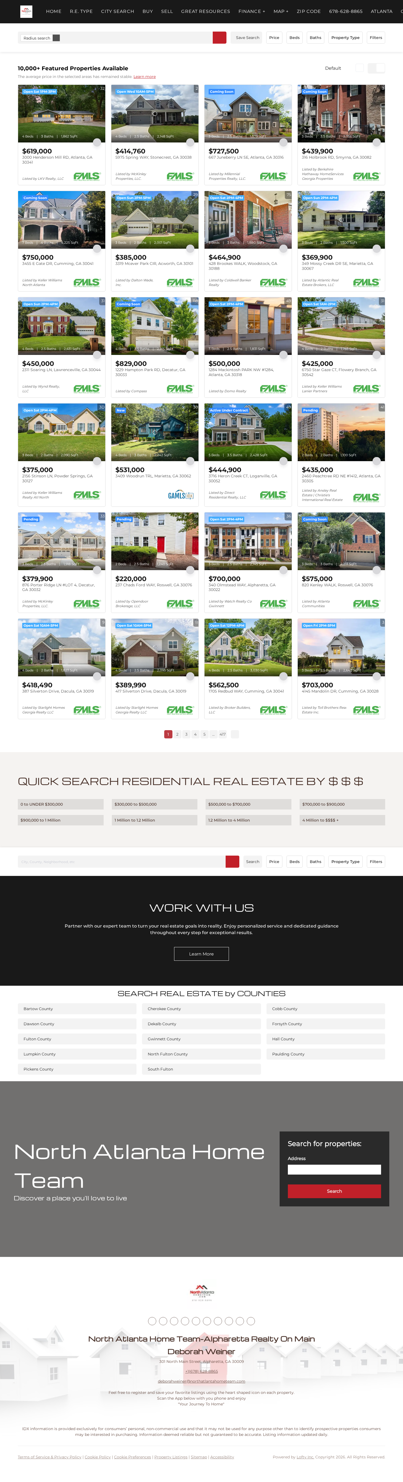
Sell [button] (167, 11)
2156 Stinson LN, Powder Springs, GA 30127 (57, 478)
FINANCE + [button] (252, 11)
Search (252, 861)
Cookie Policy (98, 1457)
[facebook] (152, 1321)
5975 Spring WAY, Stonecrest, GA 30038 (153, 157)
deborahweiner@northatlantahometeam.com (201, 1381)
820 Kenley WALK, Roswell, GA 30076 (337, 584)
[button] (26, 11)
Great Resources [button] (205, 11)
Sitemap (199, 1457)
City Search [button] (117, 11)
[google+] (251, 1321)
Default (333, 68)
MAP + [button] (281, 11)
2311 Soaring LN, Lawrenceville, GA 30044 (61, 369)
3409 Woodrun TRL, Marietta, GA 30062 (153, 476)
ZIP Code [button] (309, 11)
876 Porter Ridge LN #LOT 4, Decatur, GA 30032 (58, 587)
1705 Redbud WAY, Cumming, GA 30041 (246, 691)
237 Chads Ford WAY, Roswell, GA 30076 (153, 584)
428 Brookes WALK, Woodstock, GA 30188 (243, 266)
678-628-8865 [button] (346, 11)
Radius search (37, 38)
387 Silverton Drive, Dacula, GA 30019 (58, 691)
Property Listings (171, 1457)
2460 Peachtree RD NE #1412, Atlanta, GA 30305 (341, 478)
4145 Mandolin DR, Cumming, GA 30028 (340, 691)
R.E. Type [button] (81, 11)
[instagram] (196, 1321)
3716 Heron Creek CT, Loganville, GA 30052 (243, 478)
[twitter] (174, 1321)
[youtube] (207, 1321)
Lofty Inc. (305, 1457)
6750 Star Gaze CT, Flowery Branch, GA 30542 (339, 372)
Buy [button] (148, 11)
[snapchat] (229, 1321)
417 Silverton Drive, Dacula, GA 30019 (150, 691)
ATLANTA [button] (382, 11)
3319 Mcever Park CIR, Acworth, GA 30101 (154, 263)
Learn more (145, 76)
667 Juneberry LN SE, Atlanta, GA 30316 (246, 157)
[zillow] (185, 1321)
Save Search (247, 37)
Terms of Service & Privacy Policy (49, 1457)
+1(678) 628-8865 (201, 1371)
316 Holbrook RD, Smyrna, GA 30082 (336, 157)
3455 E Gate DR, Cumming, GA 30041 (57, 263)
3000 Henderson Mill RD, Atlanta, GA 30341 (57, 160)
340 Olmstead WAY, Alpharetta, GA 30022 (242, 587)
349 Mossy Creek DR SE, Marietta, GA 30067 (337, 266)
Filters (376, 37)
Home (53, 11)
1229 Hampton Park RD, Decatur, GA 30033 (150, 372)
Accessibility (222, 1457)
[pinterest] (240, 1321)
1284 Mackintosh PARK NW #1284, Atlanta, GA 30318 (241, 372)
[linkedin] (163, 1321)
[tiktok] (218, 1321)
